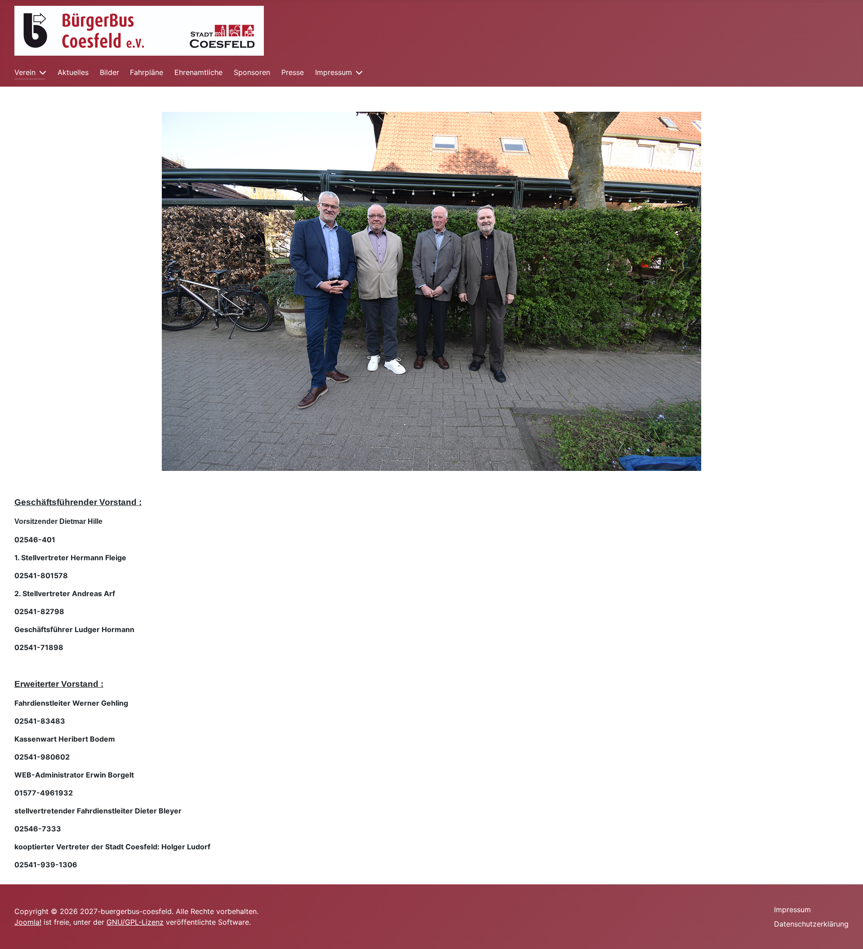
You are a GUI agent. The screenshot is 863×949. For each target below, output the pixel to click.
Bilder (109, 72)
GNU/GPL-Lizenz (135, 922)
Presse (292, 72)
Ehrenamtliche (198, 72)
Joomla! (27, 922)
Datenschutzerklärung (811, 923)
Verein (25, 72)
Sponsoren (252, 72)
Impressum (333, 72)
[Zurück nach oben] (847, 932)
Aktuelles (73, 72)
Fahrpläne (146, 72)
